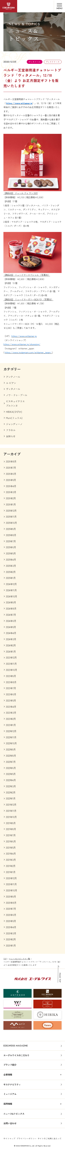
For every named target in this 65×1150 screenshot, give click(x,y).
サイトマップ (9, 1138)
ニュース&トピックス (13, 1113)
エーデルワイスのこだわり (16, 1055)
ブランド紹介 (9, 1064)
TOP (5, 958)
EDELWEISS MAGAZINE (15, 1045)
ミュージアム (9, 1094)
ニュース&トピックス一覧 (19, 958)
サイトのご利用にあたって (50, 1138)
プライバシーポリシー (26, 1138)
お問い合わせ (9, 1123)
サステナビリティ (12, 1084)
